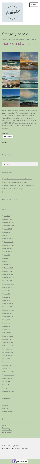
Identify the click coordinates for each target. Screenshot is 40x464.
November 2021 (8, 346)
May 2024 (7, 258)
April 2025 (7, 235)
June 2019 (7, 385)
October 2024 (8, 248)
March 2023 (7, 300)
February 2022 (8, 336)
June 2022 (7, 323)
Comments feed (7, 430)
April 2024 (7, 261)
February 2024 (8, 268)
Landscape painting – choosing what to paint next (19, 185)
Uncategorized (8, 411)
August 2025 (8, 229)
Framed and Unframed (19, 43)
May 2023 (7, 297)
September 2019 (9, 375)
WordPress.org (6, 432)
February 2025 (8, 238)
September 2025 (9, 225)
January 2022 (8, 339)
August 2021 (8, 355)
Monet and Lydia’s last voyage (13, 189)
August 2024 (8, 251)
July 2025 (7, 232)
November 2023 (8, 277)
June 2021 (7, 362)
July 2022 (7, 320)
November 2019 (8, 372)
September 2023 (9, 284)
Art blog (6, 408)
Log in (4, 425)
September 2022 (9, 316)
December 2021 (8, 342)
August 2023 (8, 287)
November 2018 (8, 391)
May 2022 (7, 326)
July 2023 (7, 290)
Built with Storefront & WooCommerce (15, 448)
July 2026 (7, 216)
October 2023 (8, 281)
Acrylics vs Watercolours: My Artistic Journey (18, 179)
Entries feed (6, 428)
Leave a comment (31, 40)
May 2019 (7, 388)
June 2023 (7, 294)
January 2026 (8, 219)
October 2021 (8, 349)
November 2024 (8, 245)
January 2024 (8, 271)
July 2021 (7, 359)
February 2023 (8, 303)
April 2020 (7, 368)
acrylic (10, 155)
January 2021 (8, 365)
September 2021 (9, 352)
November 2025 (8, 222)
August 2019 (8, 378)
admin (22, 40)
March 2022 (7, 333)
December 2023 (8, 274)
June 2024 (7, 255)
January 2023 (8, 307)
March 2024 (7, 264)
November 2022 (8, 310)
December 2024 (8, 242)
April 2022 (7, 329)
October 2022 (8, 313)
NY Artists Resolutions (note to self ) (15, 182)
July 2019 (7, 381)
